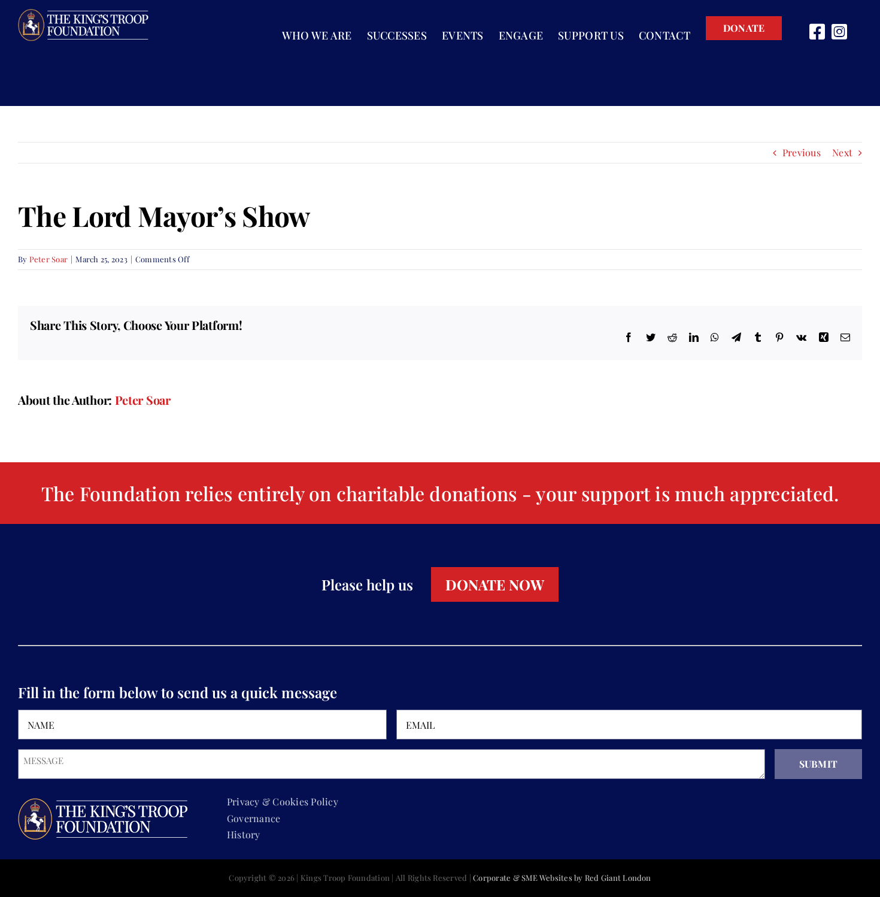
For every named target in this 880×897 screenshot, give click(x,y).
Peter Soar (48, 259)
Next (842, 152)
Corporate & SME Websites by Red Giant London (562, 877)
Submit (818, 763)
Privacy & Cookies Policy (282, 801)
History (243, 834)
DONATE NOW (494, 584)
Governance (253, 818)
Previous (801, 152)
